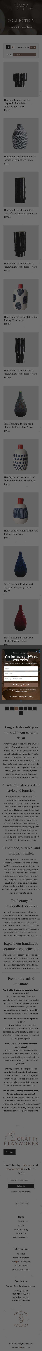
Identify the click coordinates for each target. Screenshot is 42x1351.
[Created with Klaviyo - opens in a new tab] (21, 701)
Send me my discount (21, 685)
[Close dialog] (38, 651)
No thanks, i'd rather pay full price (21, 697)
